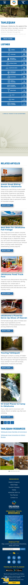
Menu (4, 1)
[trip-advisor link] (19, 562)
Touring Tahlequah (10, 353)
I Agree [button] (14, 582)
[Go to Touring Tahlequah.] (11, 343)
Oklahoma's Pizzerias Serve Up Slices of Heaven (14, 317)
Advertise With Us (14, 492)
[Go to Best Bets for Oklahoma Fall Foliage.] (11, 218)
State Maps (14, 485)
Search (23, 1)
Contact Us (14, 497)
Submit (23, 549)
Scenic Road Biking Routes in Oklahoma (11, 185)
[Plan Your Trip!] (5, 580)
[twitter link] (14, 557)
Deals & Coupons (14, 482)
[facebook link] (9, 557)
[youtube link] (9, 562)
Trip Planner (14, 495)
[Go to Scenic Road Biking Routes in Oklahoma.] (11, 175)
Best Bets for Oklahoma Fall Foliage (13, 228)
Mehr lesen (6, 205)
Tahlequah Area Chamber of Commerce (14, 432)
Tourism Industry (14, 487)
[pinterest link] (19, 557)
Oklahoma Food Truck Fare (12, 275)
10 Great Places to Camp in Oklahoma (13, 405)
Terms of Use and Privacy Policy (14, 574)
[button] (4, 2)
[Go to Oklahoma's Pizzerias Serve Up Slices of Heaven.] (11, 306)
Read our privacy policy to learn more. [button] (14, 579)
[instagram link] (14, 562)
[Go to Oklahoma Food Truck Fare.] (11, 264)
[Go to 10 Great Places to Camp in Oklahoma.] (10, 387)
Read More (7, 39)
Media (14, 490)
